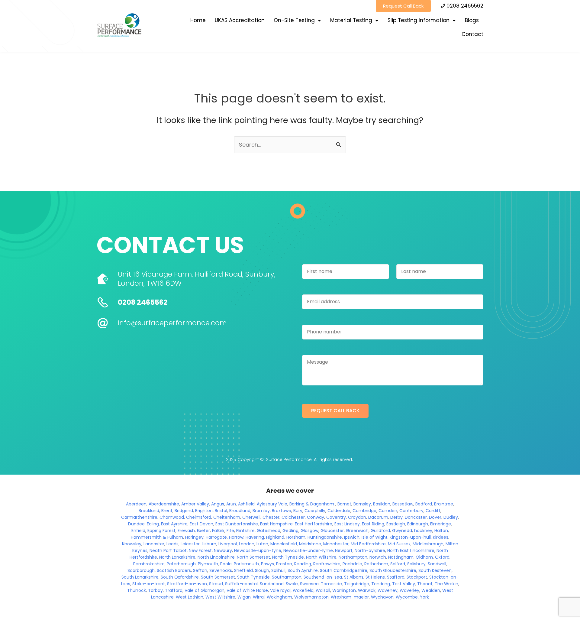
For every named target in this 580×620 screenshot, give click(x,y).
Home (198, 20)
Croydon (357, 517)
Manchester (336, 544)
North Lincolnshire (216, 557)
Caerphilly (314, 511)
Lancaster (153, 544)
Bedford (423, 504)
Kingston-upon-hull (410, 537)
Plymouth (208, 564)
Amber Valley (195, 504)
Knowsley (131, 544)
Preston (284, 564)
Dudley (450, 517)
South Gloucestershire (392, 570)
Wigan (244, 597)
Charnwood (172, 517)
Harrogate (216, 537)
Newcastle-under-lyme (308, 550)
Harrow (236, 537)
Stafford (395, 577)
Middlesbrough (428, 544)
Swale (292, 584)
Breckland (149, 511)
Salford (397, 564)
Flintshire (245, 530)
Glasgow (309, 530)
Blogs (472, 20)
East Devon (201, 524)
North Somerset (253, 557)
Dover (435, 517)
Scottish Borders (174, 570)
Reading (302, 564)
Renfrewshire (326, 564)
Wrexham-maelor (350, 597)
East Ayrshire (174, 524)
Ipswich (351, 537)
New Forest (200, 550)
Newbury (223, 550)
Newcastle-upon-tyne (257, 550)
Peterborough (181, 564)
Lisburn (209, 544)
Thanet (425, 584)
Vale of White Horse (247, 590)
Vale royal (280, 590)
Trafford (173, 590)
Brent (166, 511)
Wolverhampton (311, 597)
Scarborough (141, 570)
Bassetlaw (402, 504)
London (246, 544)
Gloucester (332, 530)
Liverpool (227, 544)
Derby (396, 517)
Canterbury (411, 511)
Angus (217, 504)
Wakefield (303, 590)
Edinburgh (417, 524)
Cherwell (251, 517)
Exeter (203, 530)
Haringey (194, 537)
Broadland (239, 511)
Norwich (377, 557)
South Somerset (218, 577)
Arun (231, 504)
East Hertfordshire (313, 524)
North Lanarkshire (177, 557)
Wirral (259, 597)
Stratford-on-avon (187, 584)
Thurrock (136, 590)
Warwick (366, 590)
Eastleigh (395, 524)
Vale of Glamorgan (204, 590)
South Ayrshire (303, 570)
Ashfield (246, 504)
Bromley (261, 511)
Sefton (200, 570)
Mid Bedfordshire (368, 544)
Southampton (286, 577)
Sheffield (243, 570)
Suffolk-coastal (241, 584)
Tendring (380, 584)
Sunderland (272, 584)
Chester (271, 517)
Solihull (278, 570)
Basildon (381, 504)
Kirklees (440, 537)
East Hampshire (276, 524)
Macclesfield (283, 544)
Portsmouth (246, 564)
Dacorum (378, 517)
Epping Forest (161, 530)
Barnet (344, 504)
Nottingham (401, 557)
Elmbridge (440, 524)
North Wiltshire (321, 557)
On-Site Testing (294, 20)
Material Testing (351, 20)
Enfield (138, 530)
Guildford (380, 530)
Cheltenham (226, 517)
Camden (388, 511)
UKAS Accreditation (240, 20)
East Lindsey (347, 524)
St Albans (353, 577)
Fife (230, 530)
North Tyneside (288, 557)
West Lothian (189, 597)
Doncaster (416, 517)
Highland (275, 537)
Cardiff (433, 511)
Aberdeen (136, 504)
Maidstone (310, 544)
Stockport (417, 577)
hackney (423, 530)
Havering (255, 537)
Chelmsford (198, 517)
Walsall (323, 590)
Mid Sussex (399, 544)
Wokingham (279, 597)
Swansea (309, 584)
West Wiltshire (220, 597)
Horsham (295, 537)
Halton (441, 530)
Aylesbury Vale (272, 504)
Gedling (290, 530)
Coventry (336, 517)
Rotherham (376, 564)
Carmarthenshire (139, 517)
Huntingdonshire (325, 537)
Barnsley (362, 504)
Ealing (153, 524)
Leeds (172, 544)
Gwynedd (402, 530)
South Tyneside (253, 577)
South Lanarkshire (140, 577)
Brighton (204, 511)
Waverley (409, 590)
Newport (344, 550)
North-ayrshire (370, 550)
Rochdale (352, 564)
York (424, 597)
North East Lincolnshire (410, 550)
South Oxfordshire (180, 577)
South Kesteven (435, 570)
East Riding (373, 524)
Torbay (155, 590)
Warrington (344, 590)
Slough (262, 570)
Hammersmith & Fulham (157, 537)
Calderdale (338, 511)
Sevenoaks (220, 570)
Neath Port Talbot (168, 550)
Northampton (353, 557)
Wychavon (382, 597)
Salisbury (416, 564)
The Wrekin (446, 584)
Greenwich (357, 530)
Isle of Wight (375, 537)
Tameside (331, 584)
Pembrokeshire (149, 564)
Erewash (186, 530)
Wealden (430, 590)
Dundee (136, 524)
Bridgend (184, 511)
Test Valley (403, 584)
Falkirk (218, 530)
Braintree (443, 504)
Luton (262, 544)
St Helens (375, 577)
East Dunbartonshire (236, 524)
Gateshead (268, 530)
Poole (226, 564)
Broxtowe (281, 511)
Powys (267, 564)
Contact (472, 34)
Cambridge (364, 511)
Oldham (424, 557)
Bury (297, 511)
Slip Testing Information (419, 20)
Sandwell (437, 564)
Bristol (221, 511)
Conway (315, 517)
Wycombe (407, 597)
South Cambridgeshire (343, 570)
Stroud (216, 584)
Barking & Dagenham (311, 504)
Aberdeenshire (164, 504)
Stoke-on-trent (148, 584)
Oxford (442, 557)
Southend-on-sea (323, 577)
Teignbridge (356, 584)
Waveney (388, 590)
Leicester (190, 544)
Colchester (293, 517)
